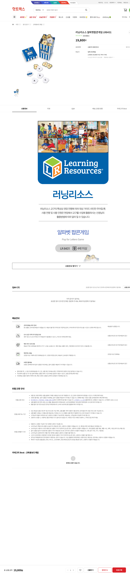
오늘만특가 (43, 17)
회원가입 (100, 2)
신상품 (68, 17)
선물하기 (91, 570)
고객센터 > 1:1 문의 (80, 400)
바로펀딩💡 (84, 17)
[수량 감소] (68, 570)
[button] (82, 36)
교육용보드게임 (37, 24)
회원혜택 (112, 2)
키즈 (17, 24)
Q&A (73, 108)
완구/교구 (26, 24)
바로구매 (119, 570)
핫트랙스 (38, 10)
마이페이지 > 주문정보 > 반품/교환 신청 (42, 400)
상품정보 (24, 108)
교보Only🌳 (106, 17)
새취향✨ (23, 17)
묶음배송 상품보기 (108, 57)
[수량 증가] (73, 570)
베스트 (61, 17)
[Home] (13, 24)
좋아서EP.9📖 (95, 17)
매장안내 (126, 2)
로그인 (106, 2)
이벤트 (75, 17)
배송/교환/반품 (97, 108)
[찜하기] (80, 570)
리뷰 (48, 108)
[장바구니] (125, 10)
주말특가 (53, 17)
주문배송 (119, 2)
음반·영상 (32, 17)
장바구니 (105, 570)
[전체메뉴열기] (14, 17)
